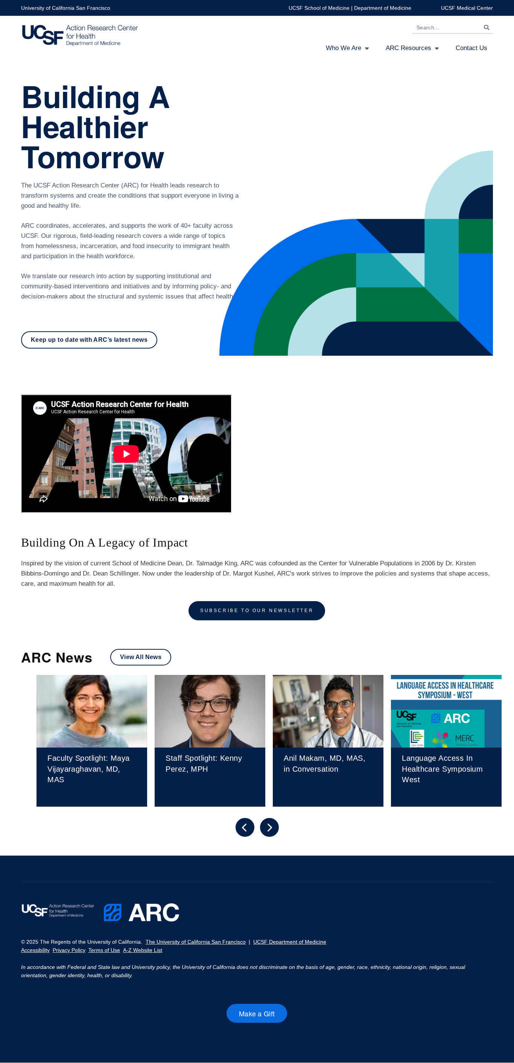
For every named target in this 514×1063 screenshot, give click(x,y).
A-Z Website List (142, 950)
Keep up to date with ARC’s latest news (89, 340)
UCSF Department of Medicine (289, 942)
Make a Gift (263, 1015)
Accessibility (35, 950)
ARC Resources (408, 48)
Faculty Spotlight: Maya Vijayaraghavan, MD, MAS (88, 768)
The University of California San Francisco (196, 942)
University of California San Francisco (65, 8)
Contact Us (471, 48)
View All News (140, 657)
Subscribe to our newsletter (256, 610)
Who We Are (343, 48)
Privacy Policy (69, 950)
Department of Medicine (382, 8)
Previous (245, 827)
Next (269, 827)
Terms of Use (104, 950)
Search (484, 28)
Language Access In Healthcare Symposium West (442, 768)
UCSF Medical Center (467, 8)
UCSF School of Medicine (319, 8)
